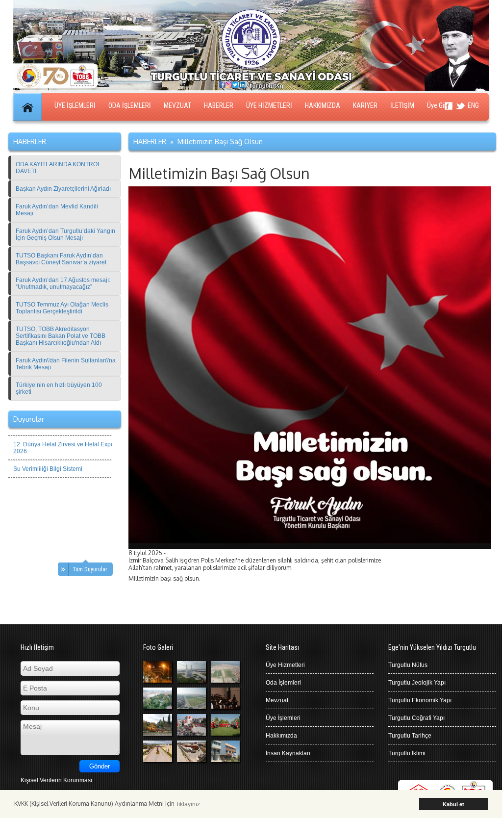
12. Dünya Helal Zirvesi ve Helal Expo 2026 (63, 441)
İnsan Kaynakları (288, 753)
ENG (473, 105)
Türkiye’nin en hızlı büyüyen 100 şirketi (59, 388)
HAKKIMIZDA (322, 105)
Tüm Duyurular (90, 569)
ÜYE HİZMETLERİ (269, 105)
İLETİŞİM (402, 105)
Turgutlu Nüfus (407, 665)
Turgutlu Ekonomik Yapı (420, 700)
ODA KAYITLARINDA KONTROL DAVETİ (58, 168)
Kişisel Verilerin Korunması (56, 780)
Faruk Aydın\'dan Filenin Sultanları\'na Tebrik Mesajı (66, 364)
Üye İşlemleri (283, 718)
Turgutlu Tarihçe (409, 735)
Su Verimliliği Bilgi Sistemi (47, 462)
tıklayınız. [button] (189, 804)
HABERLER (218, 105)
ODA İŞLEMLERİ (129, 105)
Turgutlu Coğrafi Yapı (416, 718)
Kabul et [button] (453, 804)
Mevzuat (277, 700)
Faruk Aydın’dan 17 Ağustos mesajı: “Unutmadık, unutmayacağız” (63, 283)
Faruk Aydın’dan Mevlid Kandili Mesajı (57, 210)
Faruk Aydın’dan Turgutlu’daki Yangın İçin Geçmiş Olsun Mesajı (65, 234)
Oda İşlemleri (283, 682)
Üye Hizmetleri (285, 665)
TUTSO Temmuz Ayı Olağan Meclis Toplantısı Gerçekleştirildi (62, 308)
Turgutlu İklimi (407, 753)
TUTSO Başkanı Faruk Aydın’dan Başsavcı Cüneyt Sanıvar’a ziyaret (61, 259)
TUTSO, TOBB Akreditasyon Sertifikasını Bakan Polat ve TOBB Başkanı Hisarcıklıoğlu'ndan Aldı (60, 336)
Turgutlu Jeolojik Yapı (417, 682)
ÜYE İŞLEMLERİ (75, 105)
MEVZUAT (177, 105)
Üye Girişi (439, 105)
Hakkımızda (281, 735)
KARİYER (365, 105)
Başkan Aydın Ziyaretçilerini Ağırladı (63, 188)
